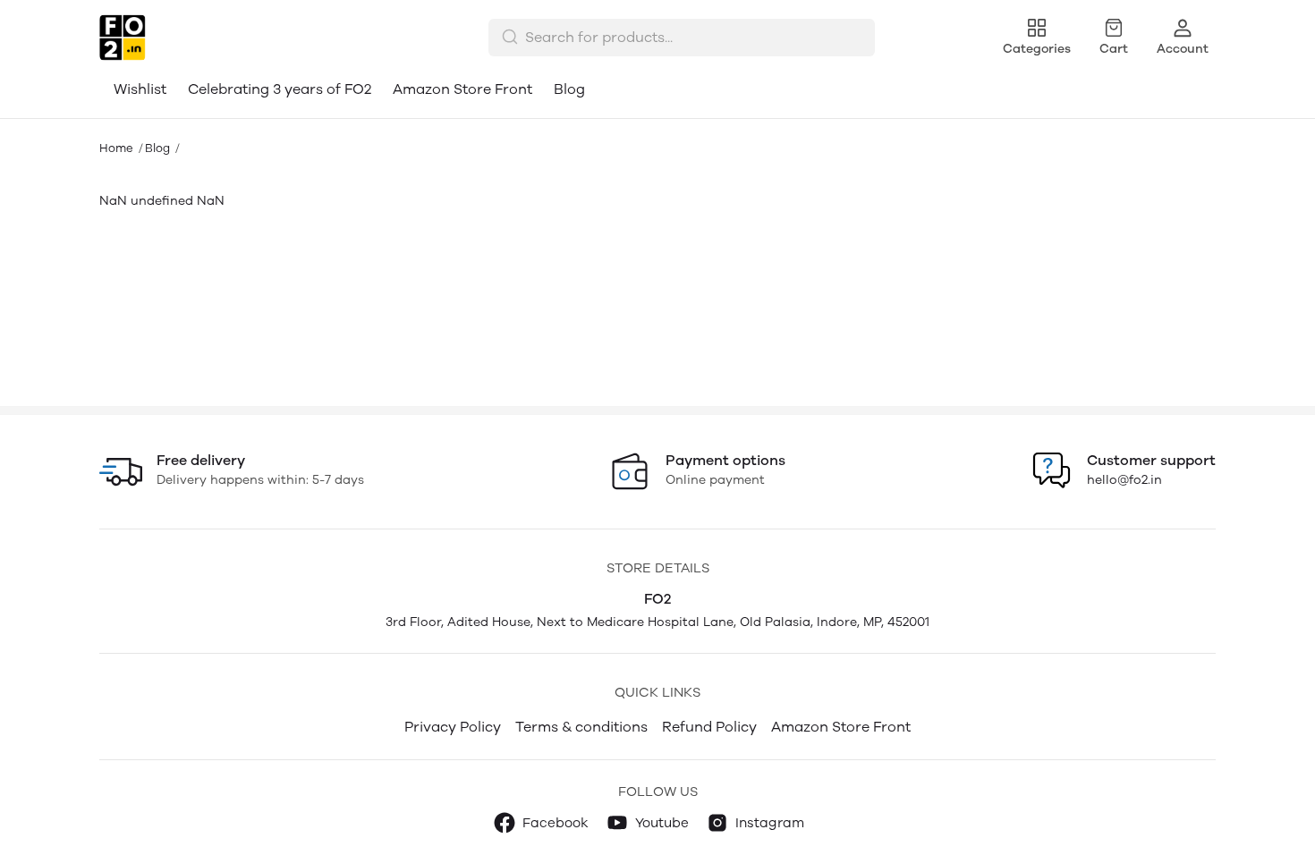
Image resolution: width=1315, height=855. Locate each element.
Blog (569, 88)
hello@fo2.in (1124, 479)
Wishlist (140, 88)
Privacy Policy (452, 726)
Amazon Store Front (462, 88)
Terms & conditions (581, 726)
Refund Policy (709, 726)
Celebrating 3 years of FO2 (279, 88)
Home (116, 148)
